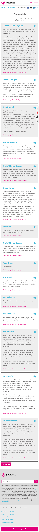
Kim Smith (7, 278)
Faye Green (8, 263)
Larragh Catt (8, 376)
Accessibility (5, 500)
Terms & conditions (7, 519)
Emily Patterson (10, 421)
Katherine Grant (10, 142)
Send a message (18, 529)
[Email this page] (36, 8)
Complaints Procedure (25, 500)
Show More (6, 464)
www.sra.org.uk (32, 490)
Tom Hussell (8, 107)
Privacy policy (7, 511)
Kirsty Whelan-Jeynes (12, 166)
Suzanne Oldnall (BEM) (13, 26)
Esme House (8, 332)
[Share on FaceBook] (28, 8)
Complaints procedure (7, 522)
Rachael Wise (9, 227)
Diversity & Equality (14, 500)
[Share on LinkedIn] (34, 8)
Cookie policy (7, 514)
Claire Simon (8, 188)
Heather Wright (10, 80)
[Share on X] (31, 8)
